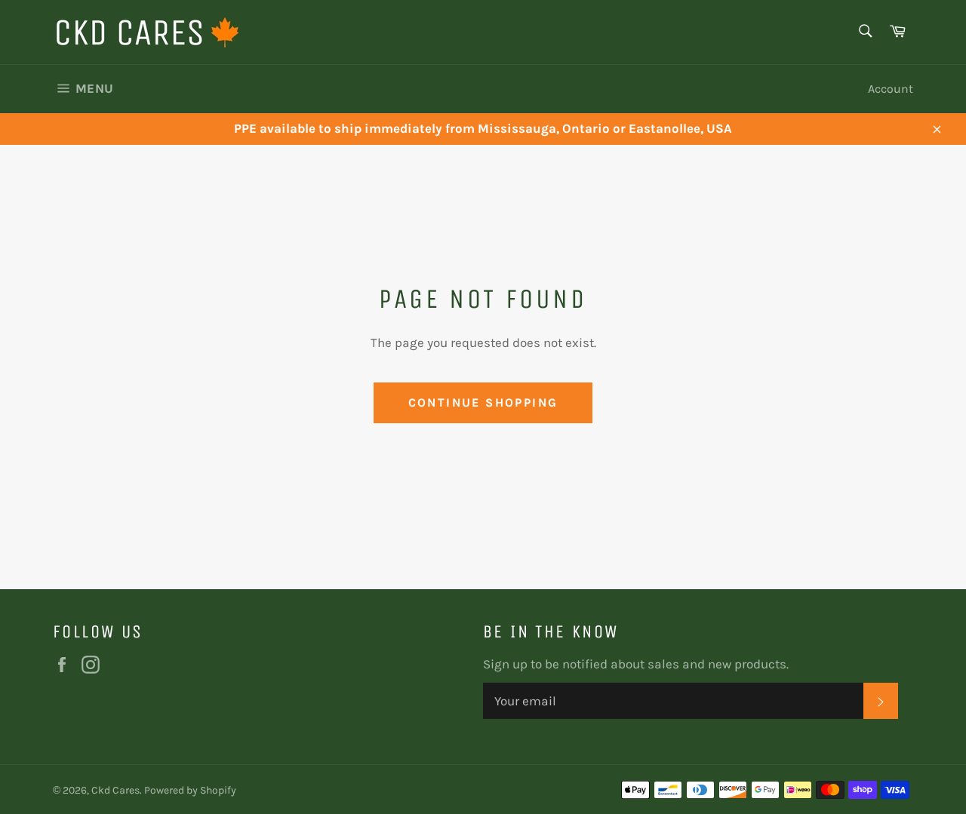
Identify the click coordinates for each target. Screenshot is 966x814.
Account (890, 88)
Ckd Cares (115, 790)
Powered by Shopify (190, 790)
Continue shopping (483, 402)
